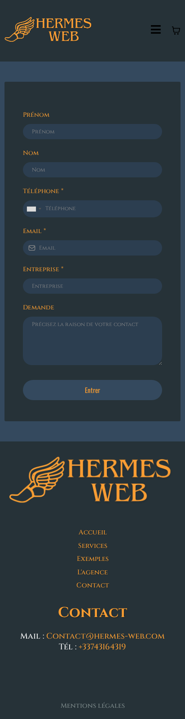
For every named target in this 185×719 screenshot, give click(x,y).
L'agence (92, 572)
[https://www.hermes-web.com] (49, 31)
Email (34, 231)
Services (92, 546)
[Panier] (176, 30)
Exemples (93, 559)
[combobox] (33, 209)
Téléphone (43, 191)
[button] (156, 30)
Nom (31, 153)
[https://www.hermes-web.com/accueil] (92, 482)
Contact (92, 585)
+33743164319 (102, 647)
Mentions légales (93, 705)
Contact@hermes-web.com (105, 636)
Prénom (36, 114)
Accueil (93, 532)
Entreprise (43, 269)
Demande (38, 307)
